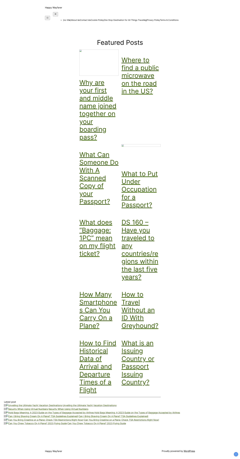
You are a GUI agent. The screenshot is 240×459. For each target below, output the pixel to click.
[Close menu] (55, 14)
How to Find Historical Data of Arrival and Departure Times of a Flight (97, 366)
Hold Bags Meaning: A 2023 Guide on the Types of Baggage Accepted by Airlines (137, 412)
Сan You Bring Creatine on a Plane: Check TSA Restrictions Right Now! (121, 420)
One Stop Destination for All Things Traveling (125, 20)
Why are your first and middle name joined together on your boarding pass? (97, 110)
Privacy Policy (153, 20)
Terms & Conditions (169, 20)
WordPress (189, 451)
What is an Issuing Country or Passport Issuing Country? (138, 362)
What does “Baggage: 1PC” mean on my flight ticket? (97, 238)
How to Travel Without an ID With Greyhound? (140, 310)
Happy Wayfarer (53, 7)
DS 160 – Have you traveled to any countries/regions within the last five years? (140, 249)
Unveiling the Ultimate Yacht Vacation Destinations (89, 405)
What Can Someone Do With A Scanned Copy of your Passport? (98, 178)
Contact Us (85, 20)
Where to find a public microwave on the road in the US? (140, 75)
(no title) (67, 20)
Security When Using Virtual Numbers (68, 409)
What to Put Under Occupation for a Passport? (140, 189)
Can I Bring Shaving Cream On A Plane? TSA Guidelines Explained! (113, 416)
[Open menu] (47, 18)
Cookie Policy (97, 20)
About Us (75, 20)
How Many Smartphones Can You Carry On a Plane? (98, 310)
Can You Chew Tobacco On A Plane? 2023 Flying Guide (96, 423)
